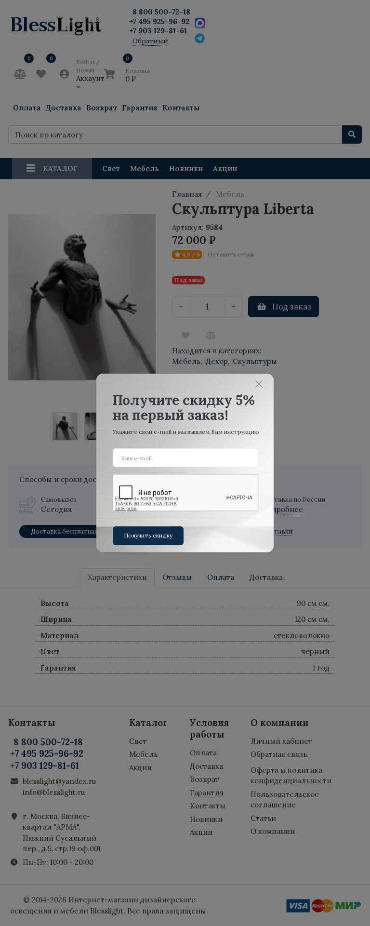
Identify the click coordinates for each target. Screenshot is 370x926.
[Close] (259, 383)
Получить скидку (148, 535)
